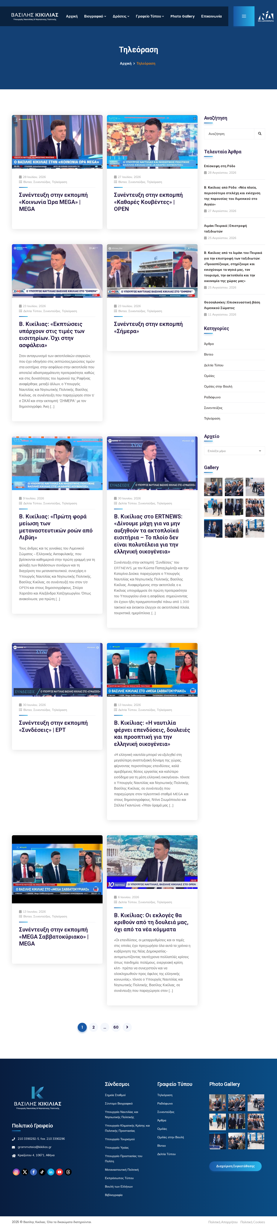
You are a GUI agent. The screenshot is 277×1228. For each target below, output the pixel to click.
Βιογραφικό (93, 16)
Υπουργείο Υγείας (117, 1147)
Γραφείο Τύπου (148, 16)
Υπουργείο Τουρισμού (120, 1139)
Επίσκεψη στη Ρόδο (219, 166)
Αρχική (72, 16)
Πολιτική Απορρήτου (223, 1222)
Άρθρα (209, 343)
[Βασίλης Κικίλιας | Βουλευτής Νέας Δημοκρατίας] (34, 16)
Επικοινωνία (211, 16)
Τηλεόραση (59, 182)
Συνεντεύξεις (41, 182)
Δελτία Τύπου (32, 311)
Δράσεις (119, 16)
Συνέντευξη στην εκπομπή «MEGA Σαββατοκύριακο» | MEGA (54, 936)
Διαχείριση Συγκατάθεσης (235, 1166)
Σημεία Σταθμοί (115, 1095)
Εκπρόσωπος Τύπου (119, 1178)
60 (116, 1027)
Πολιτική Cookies (252, 1222)
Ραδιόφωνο (212, 397)
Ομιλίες (209, 376)
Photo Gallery (183, 16)
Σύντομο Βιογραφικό (119, 1103)
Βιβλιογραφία (113, 1195)
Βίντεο (27, 182)
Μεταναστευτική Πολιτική (122, 1170)
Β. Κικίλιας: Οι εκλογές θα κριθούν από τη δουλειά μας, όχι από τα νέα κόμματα (151, 922)
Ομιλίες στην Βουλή (218, 386)
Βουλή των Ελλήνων (119, 1186)
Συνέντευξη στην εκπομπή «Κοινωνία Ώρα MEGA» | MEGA (53, 202)
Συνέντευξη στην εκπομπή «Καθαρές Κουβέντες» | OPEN (148, 202)
